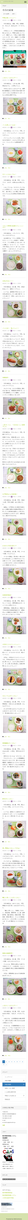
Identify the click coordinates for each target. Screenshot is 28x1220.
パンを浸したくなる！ (9, 125)
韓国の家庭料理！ (8, 953)
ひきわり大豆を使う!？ (9, 545)
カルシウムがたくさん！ (10, 696)
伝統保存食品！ (7, 595)
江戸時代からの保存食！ (10, 494)
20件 (13, 13)
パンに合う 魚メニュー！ (10, 328)
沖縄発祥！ (5, 377)
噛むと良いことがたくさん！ (11, 897)
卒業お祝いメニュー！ (9, 18)
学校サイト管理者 (17, 20)
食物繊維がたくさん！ (9, 743)
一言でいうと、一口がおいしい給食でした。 (13, 425)
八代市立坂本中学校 (8, 1198)
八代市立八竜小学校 (8, 1)
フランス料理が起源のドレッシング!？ (12, 226)
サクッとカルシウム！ (9, 174)
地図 (3, 1125)
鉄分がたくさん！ (8, 799)
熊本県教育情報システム (9, 1195)
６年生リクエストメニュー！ (11, 644)
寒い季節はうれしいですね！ (11, 848)
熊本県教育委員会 (7, 1192)
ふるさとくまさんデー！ (10, 77)
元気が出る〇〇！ (8, 281)
